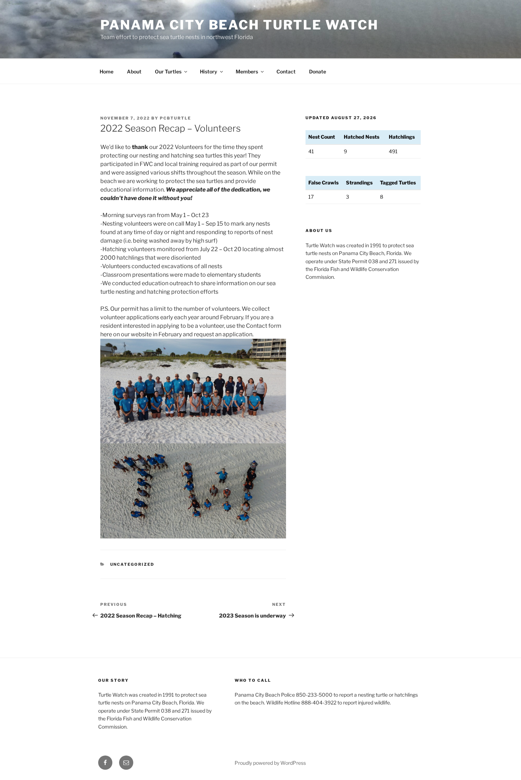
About (134, 71)
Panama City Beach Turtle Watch (239, 25)
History (208, 71)
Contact (286, 71)
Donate (317, 71)
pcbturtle (175, 118)
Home (106, 71)
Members (247, 71)
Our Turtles (168, 71)
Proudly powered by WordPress (270, 763)
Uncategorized (132, 564)
